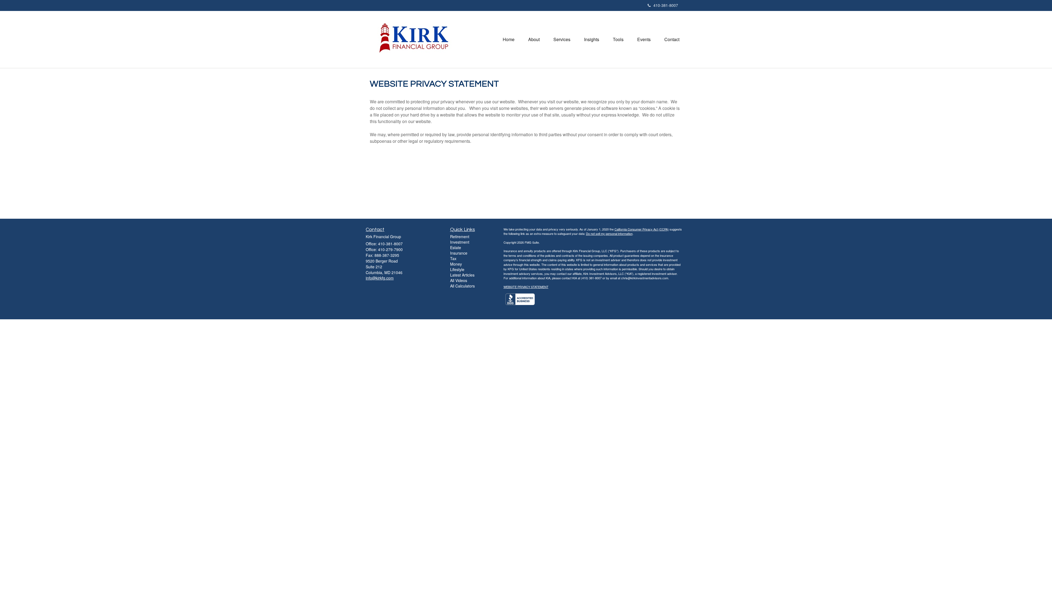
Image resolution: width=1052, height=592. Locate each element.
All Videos (458, 280)
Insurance (458, 253)
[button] (534, 39)
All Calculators (462, 286)
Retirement (459, 236)
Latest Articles (462, 275)
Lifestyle (457, 269)
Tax (453, 258)
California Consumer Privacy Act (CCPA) (641, 229)
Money (456, 264)
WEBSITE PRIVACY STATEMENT (526, 286)
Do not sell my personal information (609, 233)
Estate (455, 247)
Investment (459, 242)
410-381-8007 (665, 5)
